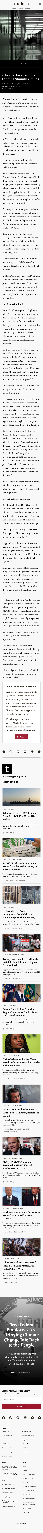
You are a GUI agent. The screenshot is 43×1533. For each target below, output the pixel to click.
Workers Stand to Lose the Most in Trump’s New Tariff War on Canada (21, 1216)
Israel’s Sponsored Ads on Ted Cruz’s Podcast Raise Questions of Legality (21, 1113)
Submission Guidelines (29, 1486)
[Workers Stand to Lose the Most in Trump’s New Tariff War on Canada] (21, 1196)
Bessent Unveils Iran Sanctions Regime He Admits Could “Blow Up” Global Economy (20, 1012)
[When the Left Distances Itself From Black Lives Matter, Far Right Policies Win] (21, 1247)
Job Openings (27, 1508)
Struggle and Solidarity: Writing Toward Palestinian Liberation (9, 1467)
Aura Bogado (9, 928)
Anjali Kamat (9, 1232)
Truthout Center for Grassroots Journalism (29, 1503)
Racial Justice (25, 1448)
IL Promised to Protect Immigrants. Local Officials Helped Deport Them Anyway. (19, 914)
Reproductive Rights (7, 1452)
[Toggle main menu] (40, 4)
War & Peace (12, 1005)
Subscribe (25, 1482)
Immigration (12, 809)
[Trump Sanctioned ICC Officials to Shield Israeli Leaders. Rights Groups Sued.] (21, 943)
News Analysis (8, 955)
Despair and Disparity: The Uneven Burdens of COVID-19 (10, 1474)
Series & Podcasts (7, 1456)
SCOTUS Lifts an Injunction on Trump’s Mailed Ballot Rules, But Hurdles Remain (21, 867)
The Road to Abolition (8, 1485)
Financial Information (28, 1490)
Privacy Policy (26, 1495)
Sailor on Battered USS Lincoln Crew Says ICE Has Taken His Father (20, 816)
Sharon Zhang (9, 833)
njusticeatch (20, 928)
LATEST (21, 8)
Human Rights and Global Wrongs (9, 1479)
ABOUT (14, 8)
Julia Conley (9, 1079)
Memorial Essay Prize (29, 1499)
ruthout (18, 833)
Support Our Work (28, 1478)
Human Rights (19, 955)
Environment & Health (28, 1436)
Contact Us (26, 1512)
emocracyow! (20, 1232)
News (4, 809)
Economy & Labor (17, 1208)
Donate (25, 1470)
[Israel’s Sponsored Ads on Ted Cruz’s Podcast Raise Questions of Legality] (21, 1094)
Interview (6, 1208)
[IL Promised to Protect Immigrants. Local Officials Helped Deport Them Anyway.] (21, 895)
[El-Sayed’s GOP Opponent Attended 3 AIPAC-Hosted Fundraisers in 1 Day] (21, 1146)
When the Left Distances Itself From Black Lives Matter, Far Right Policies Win (19, 1266)
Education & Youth (7, 1436)
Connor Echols (10, 1129)
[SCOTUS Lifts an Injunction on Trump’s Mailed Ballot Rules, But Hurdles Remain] (21, 847)
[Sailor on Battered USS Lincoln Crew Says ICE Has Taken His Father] (21, 797)
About (24, 1466)
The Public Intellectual (8, 1489)
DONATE (27, 8)
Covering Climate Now (8, 1506)
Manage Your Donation (29, 1474)
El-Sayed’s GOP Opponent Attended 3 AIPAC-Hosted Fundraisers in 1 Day (17, 1165)
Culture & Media (13, 1055)
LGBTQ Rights (6, 1444)
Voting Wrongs (6, 1497)
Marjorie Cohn (9, 978)
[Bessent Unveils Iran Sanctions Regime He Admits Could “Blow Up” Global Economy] (21, 993)
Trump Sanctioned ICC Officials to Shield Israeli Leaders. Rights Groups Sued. (20, 962)
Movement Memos (7, 1493)
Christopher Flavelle (10, 84)
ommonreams (20, 881)
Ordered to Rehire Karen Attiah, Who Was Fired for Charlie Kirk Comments (21, 1063)
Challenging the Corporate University (9, 1501)
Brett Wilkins (9, 880)
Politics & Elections (15, 859)
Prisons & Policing (17, 1259)
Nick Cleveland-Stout (24, 1129)
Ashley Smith (9, 1282)
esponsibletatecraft (11, 1132)
